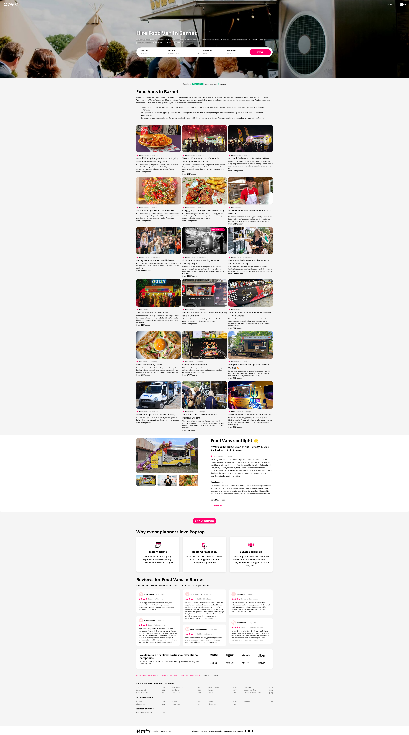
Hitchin (210, 693)
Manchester (176, 704)
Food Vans (173, 675)
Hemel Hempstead (143, 693)
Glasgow (247, 701)
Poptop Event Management (146, 675)
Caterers (163, 675)
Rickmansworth (177, 687)
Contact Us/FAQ (230, 731)
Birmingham (140, 704)
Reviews (204, 731)
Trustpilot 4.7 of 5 (162, 731)
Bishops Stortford (250, 690)
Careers (240, 731)
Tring (138, 687)
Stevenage (247, 687)
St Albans (175, 690)
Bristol (174, 701)
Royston (211, 690)
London (139, 701)
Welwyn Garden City (215, 687)
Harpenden (176, 693)
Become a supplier (215, 731)
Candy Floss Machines (144, 712)
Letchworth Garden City (252, 693)
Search (392, 4)
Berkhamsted (141, 690)
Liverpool (211, 701)
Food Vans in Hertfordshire (190, 675)
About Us (195, 731)
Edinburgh (212, 704)
